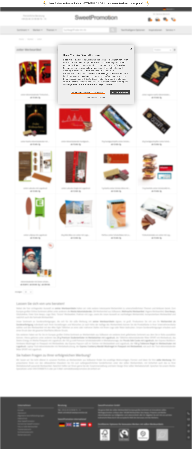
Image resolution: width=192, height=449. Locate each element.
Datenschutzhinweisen (89, 81)
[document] (96, 74)
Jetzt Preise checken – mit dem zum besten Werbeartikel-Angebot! (96, 3)
